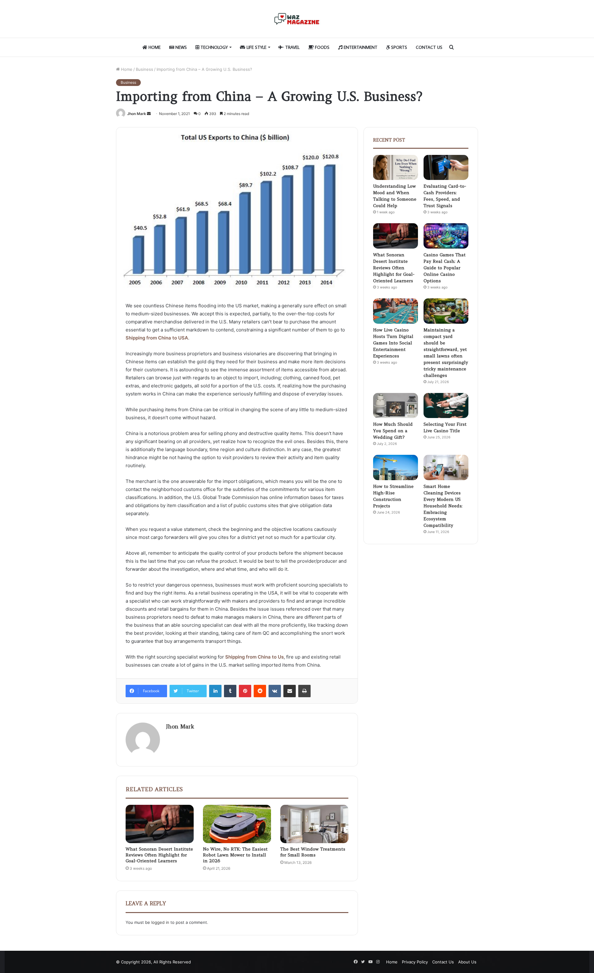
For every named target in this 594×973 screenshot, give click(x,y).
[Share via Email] (289, 691)
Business (144, 69)
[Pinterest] (245, 691)
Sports (398, 47)
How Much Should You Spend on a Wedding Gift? (393, 430)
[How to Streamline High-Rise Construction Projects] (395, 467)
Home (154, 47)
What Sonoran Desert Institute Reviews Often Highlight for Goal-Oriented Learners (159, 855)
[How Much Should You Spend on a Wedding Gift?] (395, 405)
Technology (213, 47)
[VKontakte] (275, 691)
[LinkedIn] (215, 691)
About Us (467, 961)
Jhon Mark (136, 113)
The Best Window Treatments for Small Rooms (312, 852)
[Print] (304, 691)
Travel (291, 47)
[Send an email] (149, 113)
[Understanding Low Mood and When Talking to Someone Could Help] (395, 167)
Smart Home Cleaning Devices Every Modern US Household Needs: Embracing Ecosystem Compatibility (443, 506)
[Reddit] (260, 691)
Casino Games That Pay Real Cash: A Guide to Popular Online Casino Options (445, 268)
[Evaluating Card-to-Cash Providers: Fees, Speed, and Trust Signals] (446, 167)
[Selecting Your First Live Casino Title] (446, 405)
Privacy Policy (415, 961)
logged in (160, 922)
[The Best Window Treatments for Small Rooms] (314, 824)
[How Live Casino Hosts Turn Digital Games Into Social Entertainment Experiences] (395, 311)
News (180, 47)
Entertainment (359, 47)
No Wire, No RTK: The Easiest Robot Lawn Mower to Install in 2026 (235, 855)
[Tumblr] (230, 691)
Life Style (255, 47)
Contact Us (429, 47)
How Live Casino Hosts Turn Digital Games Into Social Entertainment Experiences (393, 343)
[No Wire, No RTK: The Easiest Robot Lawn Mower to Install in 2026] (237, 824)
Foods (321, 47)
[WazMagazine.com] (297, 18)
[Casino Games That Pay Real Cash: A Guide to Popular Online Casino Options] (446, 236)
